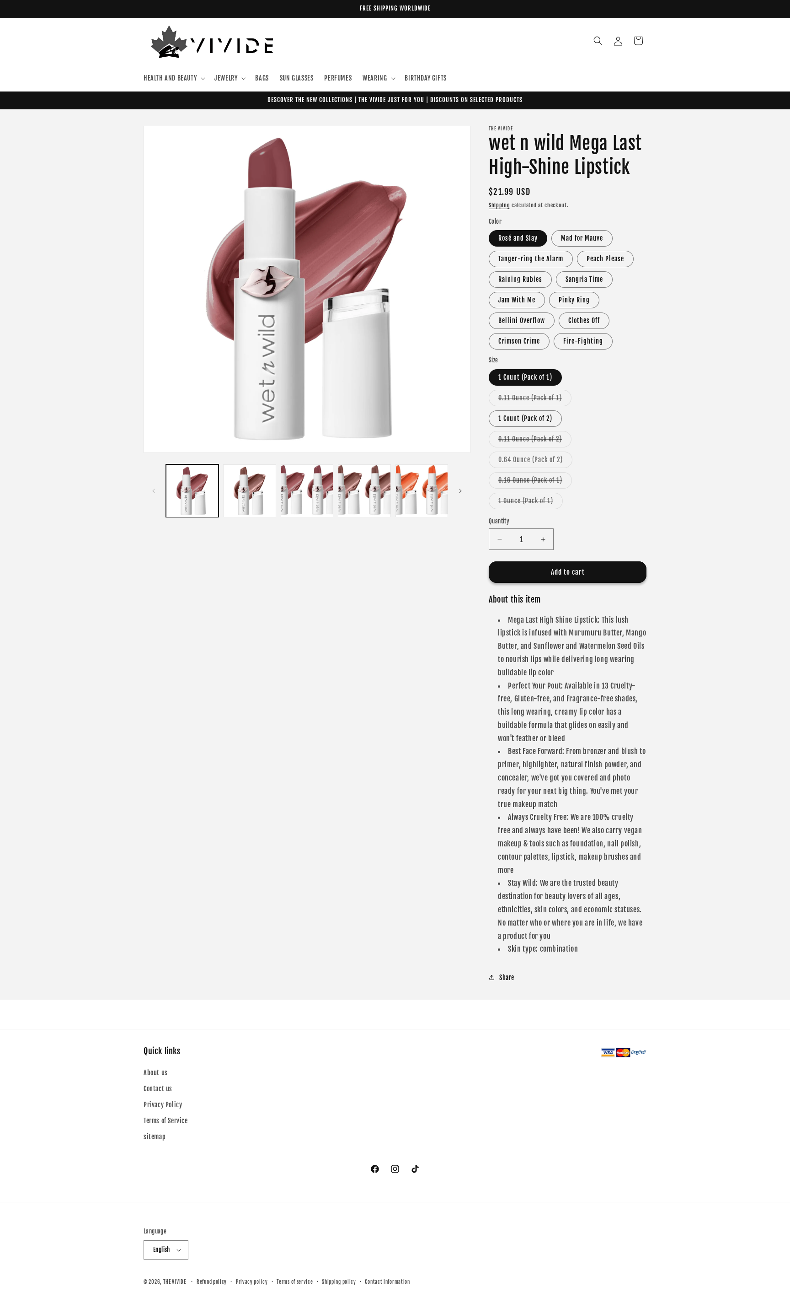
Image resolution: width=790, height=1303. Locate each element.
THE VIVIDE (174, 1282)
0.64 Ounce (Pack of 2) (535, 461)
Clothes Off (584, 320)
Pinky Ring (574, 300)
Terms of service (295, 1282)
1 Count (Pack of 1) (525, 377)
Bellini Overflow (521, 320)
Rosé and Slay (518, 238)
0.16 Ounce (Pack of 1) (535, 482)
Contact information (387, 1282)
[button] (173, 78)
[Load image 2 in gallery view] (249, 490)
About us (156, 1073)
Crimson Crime (519, 341)
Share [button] (506, 977)
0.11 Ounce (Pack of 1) (534, 399)
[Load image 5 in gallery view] (421, 490)
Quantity (499, 521)
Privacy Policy (163, 1105)
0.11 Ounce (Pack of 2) (534, 441)
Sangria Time (584, 279)
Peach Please (605, 259)
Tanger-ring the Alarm (530, 259)
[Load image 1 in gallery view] (192, 490)
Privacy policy (252, 1282)
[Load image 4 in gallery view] (364, 490)
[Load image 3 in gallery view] (307, 490)
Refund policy (212, 1282)
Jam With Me (516, 300)
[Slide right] (460, 491)
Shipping (499, 205)
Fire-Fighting (583, 341)
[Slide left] (154, 491)
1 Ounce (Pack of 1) (530, 502)
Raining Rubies (520, 279)
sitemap (154, 1137)
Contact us (158, 1089)
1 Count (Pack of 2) (525, 418)
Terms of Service (166, 1121)
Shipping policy (339, 1282)
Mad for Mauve (582, 238)
